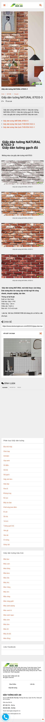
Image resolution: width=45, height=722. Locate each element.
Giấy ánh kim (7, 479)
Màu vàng (6, 596)
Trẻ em (5, 521)
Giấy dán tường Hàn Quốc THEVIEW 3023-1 (19, 127)
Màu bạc (6, 559)
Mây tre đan (7, 503)
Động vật (6, 544)
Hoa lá (5, 488)
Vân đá (5, 535)
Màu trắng (6, 587)
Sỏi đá (5, 516)
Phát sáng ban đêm (10, 507)
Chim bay (6, 451)
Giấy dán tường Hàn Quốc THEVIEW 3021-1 (21, 371)
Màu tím (6, 592)
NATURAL (9, 94)
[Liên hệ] (5, 718)
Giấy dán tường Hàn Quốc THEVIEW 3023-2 (19, 124)
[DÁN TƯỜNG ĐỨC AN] (16, 5)
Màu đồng (6, 638)
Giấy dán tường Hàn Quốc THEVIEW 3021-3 (21, 353)
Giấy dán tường (12, 687)
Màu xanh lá (7, 610)
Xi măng (6, 540)
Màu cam (6, 564)
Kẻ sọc (5, 498)
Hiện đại (6, 484)
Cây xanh (6, 460)
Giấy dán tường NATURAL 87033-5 (15, 121)
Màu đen (6, 624)
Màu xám (6, 620)
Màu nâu (6, 578)
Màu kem (6, 573)
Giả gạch (16, 94)
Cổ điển (6, 465)
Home (2, 94)
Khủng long (7, 493)
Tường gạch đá (8, 526)
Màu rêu (6, 582)
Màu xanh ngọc (8, 615)
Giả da (5, 470)
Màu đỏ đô (7, 634)
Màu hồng (6, 568)
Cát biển (6, 456)
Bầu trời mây (7, 447)
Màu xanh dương (9, 606)
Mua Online (12, 684)
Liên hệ (32, 684)
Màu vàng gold (8, 601)
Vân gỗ (5, 530)
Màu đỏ (6, 629)
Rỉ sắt (5, 512)
